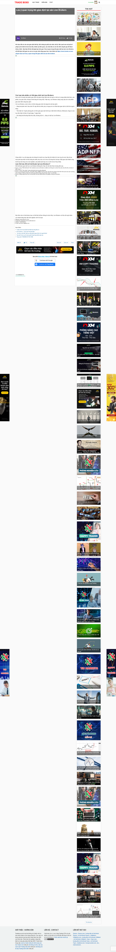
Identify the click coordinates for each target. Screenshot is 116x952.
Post (51, 2)
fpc (98, 943)
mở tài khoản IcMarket (80, 939)
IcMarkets (93, 935)
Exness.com (81, 933)
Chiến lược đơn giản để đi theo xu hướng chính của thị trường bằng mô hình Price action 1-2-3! (88, 489)
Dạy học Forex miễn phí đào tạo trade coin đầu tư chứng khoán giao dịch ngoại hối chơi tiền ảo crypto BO (88, 187)
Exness (75, 933)
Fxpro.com (94, 939)
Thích (72, 242)
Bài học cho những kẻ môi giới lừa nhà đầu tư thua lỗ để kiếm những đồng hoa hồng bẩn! (88, 850)
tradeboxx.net (81, 943)
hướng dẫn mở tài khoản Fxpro (81, 941)
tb (65, 937)
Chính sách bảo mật (59, 937)
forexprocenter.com (90, 943)
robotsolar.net (77, 945)
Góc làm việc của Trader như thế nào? (87, 900)
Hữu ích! (59, 242)
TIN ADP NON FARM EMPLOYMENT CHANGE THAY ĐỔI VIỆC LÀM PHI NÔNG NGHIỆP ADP (87, 157)
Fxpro (88, 939)
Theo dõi (32, 242)
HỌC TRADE (35, 2)
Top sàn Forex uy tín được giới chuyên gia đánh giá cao (29, 235)
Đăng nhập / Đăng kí (44, 256)
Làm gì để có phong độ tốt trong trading (88, 701)
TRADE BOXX (22, 2)
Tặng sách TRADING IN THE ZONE (24, 237)
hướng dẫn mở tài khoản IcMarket (91, 937)
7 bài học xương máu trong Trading (86, 583)
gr (67, 937)
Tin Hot (89, 9)
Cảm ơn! (66, 242)
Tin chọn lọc (89, 922)
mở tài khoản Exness (83, 935)
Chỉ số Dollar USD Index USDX (85, 170)
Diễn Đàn (44, 2)
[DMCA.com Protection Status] (49, 939)
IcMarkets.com (77, 937)
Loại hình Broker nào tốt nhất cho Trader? (88, 420)
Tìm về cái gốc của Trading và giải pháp (88, 752)
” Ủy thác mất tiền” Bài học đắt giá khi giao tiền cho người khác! (31, 233)
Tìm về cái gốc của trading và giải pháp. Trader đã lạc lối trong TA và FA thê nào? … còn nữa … (88, 769)
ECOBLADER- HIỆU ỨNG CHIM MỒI (87, 435)
